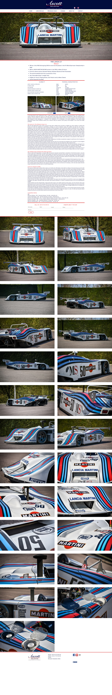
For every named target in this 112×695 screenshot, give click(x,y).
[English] (78, 8)
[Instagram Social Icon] (80, 655)
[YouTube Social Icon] (77, 655)
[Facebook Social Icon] (74, 655)
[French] (74, 8)
